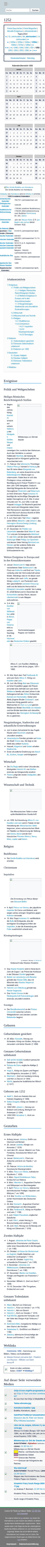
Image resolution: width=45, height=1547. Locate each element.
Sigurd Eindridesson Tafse (24, 1177)
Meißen (33, 769)
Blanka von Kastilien (28, 1273)
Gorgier (20, 754)
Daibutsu (3, 194)
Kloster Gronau (17, 993)
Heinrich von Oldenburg (16, 987)
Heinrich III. (21, 769)
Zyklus (24, 215)
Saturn (24, 839)
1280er (28, 44)
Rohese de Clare (14, 1065)
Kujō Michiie (12, 1315)
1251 (32, 47)
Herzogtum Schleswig (29, 713)
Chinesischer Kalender (5, 220)
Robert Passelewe (20, 1215)
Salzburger (11, 539)
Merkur (27, 836)
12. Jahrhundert (14, 36)
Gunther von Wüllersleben (10, 609)
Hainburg (33, 466)
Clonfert (22, 974)
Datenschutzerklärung (28, 1544)
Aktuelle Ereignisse (15, 31)
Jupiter (15, 839)
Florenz (10, 774)
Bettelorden (11, 1017)
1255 (21, 50)
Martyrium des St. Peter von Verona (28, 1417)
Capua (9, 447)
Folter (9, 929)
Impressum (11, 1544)
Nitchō (9, 1081)
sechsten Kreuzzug (30, 583)
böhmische (25, 463)
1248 (15, 47)
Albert (9, 1304)
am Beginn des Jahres (27, 220)
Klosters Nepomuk (26, 982)
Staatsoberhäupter (18, 58)
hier (21, 1518)
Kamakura (15, 194)
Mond (19, 833)
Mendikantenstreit (17, 1009)
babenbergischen (14, 474)
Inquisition (11, 926)
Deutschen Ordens (22, 641)
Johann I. (33, 520)
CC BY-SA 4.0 (37, 960)
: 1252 (14, 1351)
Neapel (10, 442)
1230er (20, 42)
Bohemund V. (28, 567)
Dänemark (34, 683)
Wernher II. (18, 1182)
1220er (13, 42)
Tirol (8, 534)
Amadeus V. (21, 1115)
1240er (27, 42)
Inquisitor (10, 910)
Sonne (13, 833)
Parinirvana (30, 213)
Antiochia (19, 570)
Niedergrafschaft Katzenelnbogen (20, 995)
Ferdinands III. (32, 675)
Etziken (13, 754)
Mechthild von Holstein (31, 707)
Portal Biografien (30, 28)
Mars (9, 839)
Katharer (10, 915)
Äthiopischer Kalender (5, 204)
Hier (31, 1518)
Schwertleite (12, 594)
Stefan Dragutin (13, 1101)
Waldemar (11, 691)
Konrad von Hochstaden (17, 696)
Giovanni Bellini (20, 901)
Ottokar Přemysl (13, 466)
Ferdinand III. (19, 1209)
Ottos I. (29, 517)
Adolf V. (10, 1096)
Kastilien (10, 680)
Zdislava (10, 1334)
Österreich (22, 491)
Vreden (29, 746)
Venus (34, 836)
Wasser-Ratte (27, 219)
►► (35, 50)
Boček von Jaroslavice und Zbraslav (22, 977)
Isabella (19, 1144)
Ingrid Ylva (28, 1259)
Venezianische (13, 738)
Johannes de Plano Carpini (27, 1240)
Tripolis (37, 570)
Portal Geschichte (14, 28)
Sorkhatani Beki (13, 1323)
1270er (21, 44)
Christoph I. (29, 699)
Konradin (18, 1038)
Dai (9, 231)
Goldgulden (31, 774)
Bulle (12, 921)
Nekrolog (30, 58)
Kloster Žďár (22, 979)
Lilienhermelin (12, 597)
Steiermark (35, 491)
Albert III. (32, 531)
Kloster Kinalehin (17, 968)
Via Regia (14, 766)
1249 (21, 47)
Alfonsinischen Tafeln (28, 825)
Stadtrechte (11, 749)
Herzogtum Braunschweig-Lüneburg (21, 523)
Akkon (11, 616)
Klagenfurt (18, 746)
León (20, 680)
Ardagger (18, 504)
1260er (13, 44)
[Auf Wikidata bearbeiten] (24, 1420)
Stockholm (21, 732)
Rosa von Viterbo (21, 1171)
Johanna (23, 1139)
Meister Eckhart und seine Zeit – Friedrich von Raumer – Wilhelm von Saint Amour (24, 1360)
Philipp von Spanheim (29, 539)
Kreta (39, 738)
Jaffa (26, 578)
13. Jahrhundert (29, 36)
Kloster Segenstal (14, 990)
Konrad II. (18, 1204)
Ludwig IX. (16, 581)
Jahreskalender (30, 31)
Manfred (19, 455)
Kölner (26, 694)
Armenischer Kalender (5, 199)
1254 (16, 50)
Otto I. (15, 1220)
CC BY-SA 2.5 (20, 1473)
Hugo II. (10, 1070)
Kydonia (25, 743)
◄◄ (6, 47)
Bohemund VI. (19, 564)
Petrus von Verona (21, 907)
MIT (15, 1396)
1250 (26, 47)
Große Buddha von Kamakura (22, 858)
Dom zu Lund (26, 704)
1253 (10, 50)
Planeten (20, 836)
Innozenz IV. (33, 493)
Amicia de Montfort (25, 1166)
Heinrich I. (11, 1307)
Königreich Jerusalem (16, 589)
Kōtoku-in (29, 194)
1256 (26, 50)
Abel (24, 683)
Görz (15, 536)
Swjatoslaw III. (13, 1329)
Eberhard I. (11, 1076)
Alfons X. (23, 677)
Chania (17, 740)
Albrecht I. (22, 520)
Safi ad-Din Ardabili (14, 1059)
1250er (34, 42)
